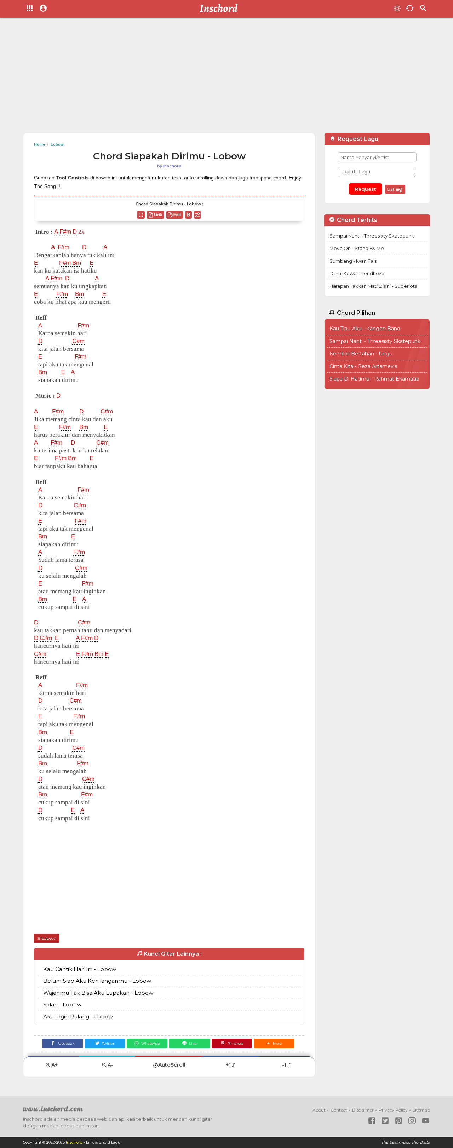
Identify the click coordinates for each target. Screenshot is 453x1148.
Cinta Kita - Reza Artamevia (363, 366)
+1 (228, 1065)
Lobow (48, 938)
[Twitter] (385, 1120)
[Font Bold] (188, 215)
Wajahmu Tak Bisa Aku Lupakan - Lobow (98, 992)
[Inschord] (220, 9)
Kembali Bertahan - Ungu (360, 353)
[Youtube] (425, 1120)
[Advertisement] (226, 77)
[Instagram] (412, 1120)
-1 (284, 1065)
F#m (65, 231)
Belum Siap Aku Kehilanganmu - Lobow (97, 980)
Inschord (74, 1142)
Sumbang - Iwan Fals (353, 261)
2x (81, 231)
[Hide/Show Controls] (197, 215)
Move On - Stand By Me (356, 248)
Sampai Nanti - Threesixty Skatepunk (371, 236)
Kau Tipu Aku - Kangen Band (364, 328)
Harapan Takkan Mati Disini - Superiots (373, 286)
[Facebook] (371, 1120)
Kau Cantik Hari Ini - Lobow (79, 969)
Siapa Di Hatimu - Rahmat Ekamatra (374, 379)
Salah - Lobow (62, 1004)
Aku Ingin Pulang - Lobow (78, 1016)
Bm (76, 262)
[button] (274, 1043)
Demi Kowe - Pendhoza (356, 273)
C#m (78, 341)
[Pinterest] (398, 1120)
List (391, 189)
